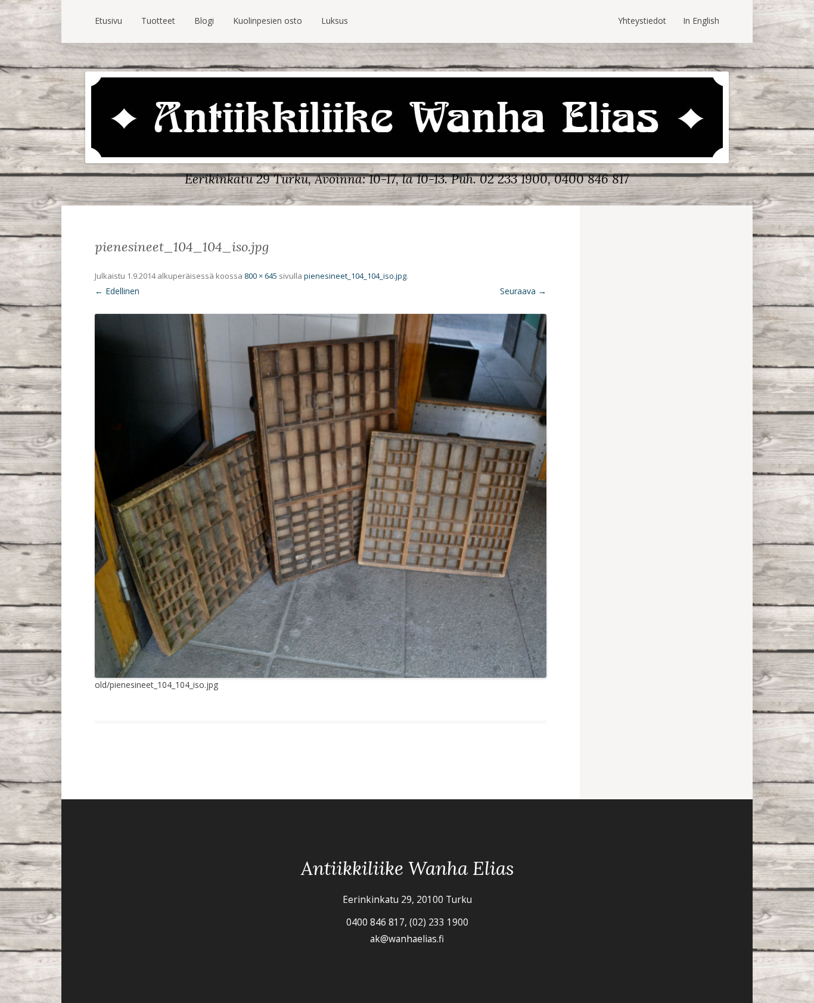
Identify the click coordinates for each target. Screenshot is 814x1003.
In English (701, 20)
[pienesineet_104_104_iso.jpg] (320, 496)
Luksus (334, 20)
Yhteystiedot (642, 20)
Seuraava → (523, 291)
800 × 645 (260, 275)
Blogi (204, 20)
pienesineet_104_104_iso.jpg (355, 275)
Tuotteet (158, 20)
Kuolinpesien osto (267, 20)
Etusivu (108, 20)
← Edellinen (117, 291)
